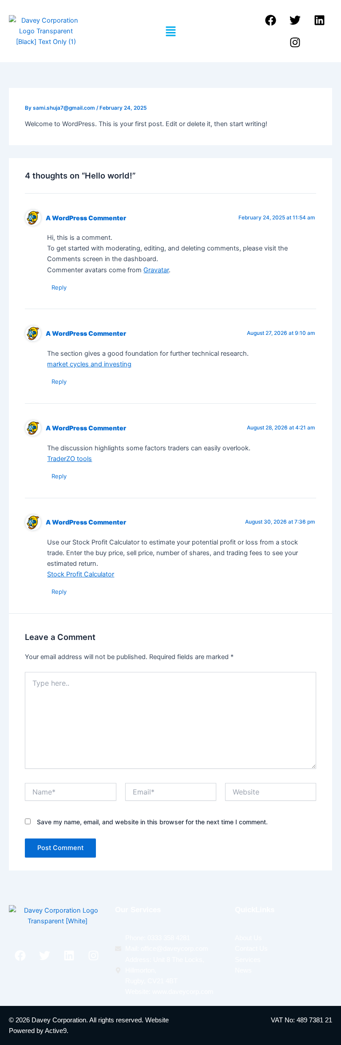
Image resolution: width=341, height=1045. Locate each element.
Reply (59, 287)
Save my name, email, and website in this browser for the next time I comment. (152, 822)
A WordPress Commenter (86, 218)
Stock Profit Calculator (80, 574)
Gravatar (156, 270)
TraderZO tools (69, 459)
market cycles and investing (89, 364)
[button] (170, 31)
